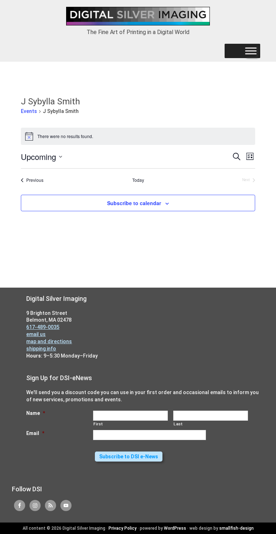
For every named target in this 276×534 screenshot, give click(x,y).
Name (35, 413)
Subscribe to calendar (134, 203)
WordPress (175, 528)
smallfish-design (236, 528)
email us (36, 334)
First (97, 423)
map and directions (49, 341)
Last (178, 423)
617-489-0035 (42, 327)
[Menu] (251, 51)
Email (35, 433)
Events (29, 111)
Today (138, 180)
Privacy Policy (123, 528)
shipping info (41, 348)
